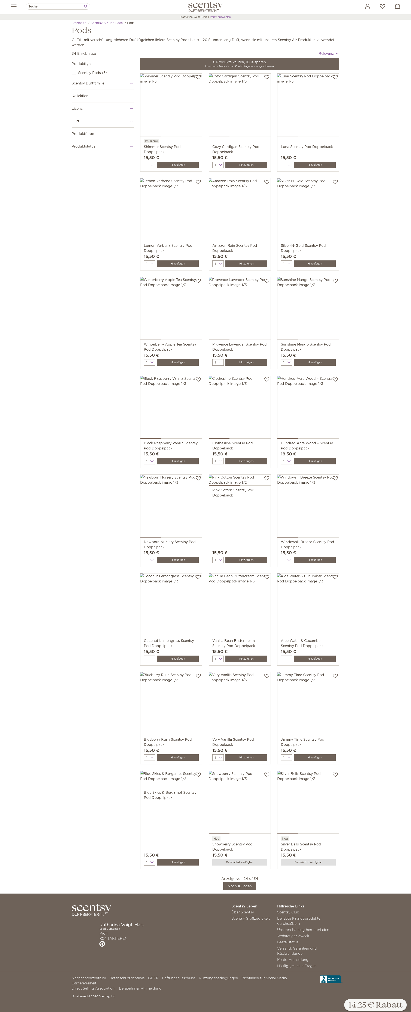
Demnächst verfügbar (239, 862)
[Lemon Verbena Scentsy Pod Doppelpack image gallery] (171, 210)
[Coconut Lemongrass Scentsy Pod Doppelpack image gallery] (171, 605)
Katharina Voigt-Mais (193, 17)
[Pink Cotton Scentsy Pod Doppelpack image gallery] (240, 481)
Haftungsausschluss (178, 978)
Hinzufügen (178, 165)
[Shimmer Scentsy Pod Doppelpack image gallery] (171, 106)
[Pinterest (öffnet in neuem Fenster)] (102, 944)
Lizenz (77, 108)
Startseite (79, 23)
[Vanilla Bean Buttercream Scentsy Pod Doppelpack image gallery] (240, 605)
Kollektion (80, 95)
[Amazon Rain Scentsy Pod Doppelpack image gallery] (240, 210)
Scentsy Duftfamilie (88, 83)
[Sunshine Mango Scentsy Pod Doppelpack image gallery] (308, 309)
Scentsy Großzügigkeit (251, 918)
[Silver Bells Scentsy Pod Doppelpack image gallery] (308, 803)
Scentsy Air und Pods (107, 23)
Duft (75, 121)
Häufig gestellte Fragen (297, 965)
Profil (104, 933)
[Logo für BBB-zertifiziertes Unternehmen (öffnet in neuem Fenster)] (331, 979)
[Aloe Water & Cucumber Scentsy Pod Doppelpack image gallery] (308, 605)
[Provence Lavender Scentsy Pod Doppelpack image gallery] (240, 309)
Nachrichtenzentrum (89, 978)
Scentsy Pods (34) (93, 72)
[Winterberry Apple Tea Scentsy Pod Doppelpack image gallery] (171, 309)
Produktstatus (83, 146)
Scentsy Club (288, 912)
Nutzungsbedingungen (218, 978)
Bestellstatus (287, 942)
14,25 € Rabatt (375, 1005)
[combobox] (58, 6)
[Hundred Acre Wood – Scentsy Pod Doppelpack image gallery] (308, 408)
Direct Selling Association (93, 988)
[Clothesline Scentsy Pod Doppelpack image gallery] (240, 408)
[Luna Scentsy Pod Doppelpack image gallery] (308, 106)
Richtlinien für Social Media (264, 978)
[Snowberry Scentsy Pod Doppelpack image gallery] (240, 803)
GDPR (153, 978)
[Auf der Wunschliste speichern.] (198, 77)
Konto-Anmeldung (292, 959)
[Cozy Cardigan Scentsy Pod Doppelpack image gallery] (240, 106)
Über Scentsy (243, 912)
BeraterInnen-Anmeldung (140, 988)
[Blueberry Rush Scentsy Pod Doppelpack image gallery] (171, 704)
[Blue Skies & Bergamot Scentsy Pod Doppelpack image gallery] (171, 777)
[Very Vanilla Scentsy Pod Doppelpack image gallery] (240, 704)
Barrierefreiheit (84, 983)
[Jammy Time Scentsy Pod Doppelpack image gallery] (308, 704)
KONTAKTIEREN (114, 938)
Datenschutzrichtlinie (127, 978)
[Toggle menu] (13, 6)
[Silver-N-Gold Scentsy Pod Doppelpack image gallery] (308, 210)
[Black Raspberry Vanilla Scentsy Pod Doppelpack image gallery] (171, 408)
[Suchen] (86, 6)
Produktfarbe (83, 133)
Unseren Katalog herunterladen (303, 929)
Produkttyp (81, 63)
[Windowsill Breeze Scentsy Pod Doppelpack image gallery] (308, 507)
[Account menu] (363, 6)
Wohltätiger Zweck (293, 936)
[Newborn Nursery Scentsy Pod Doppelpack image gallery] (171, 507)
